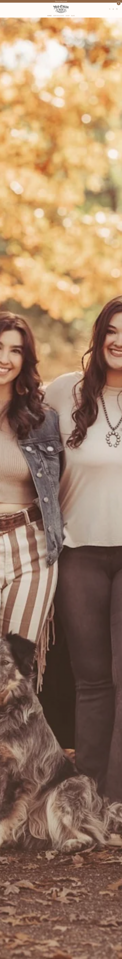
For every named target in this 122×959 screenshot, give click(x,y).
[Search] (110, 9)
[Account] (113, 9)
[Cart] (117, 9)
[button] (119, 3)
